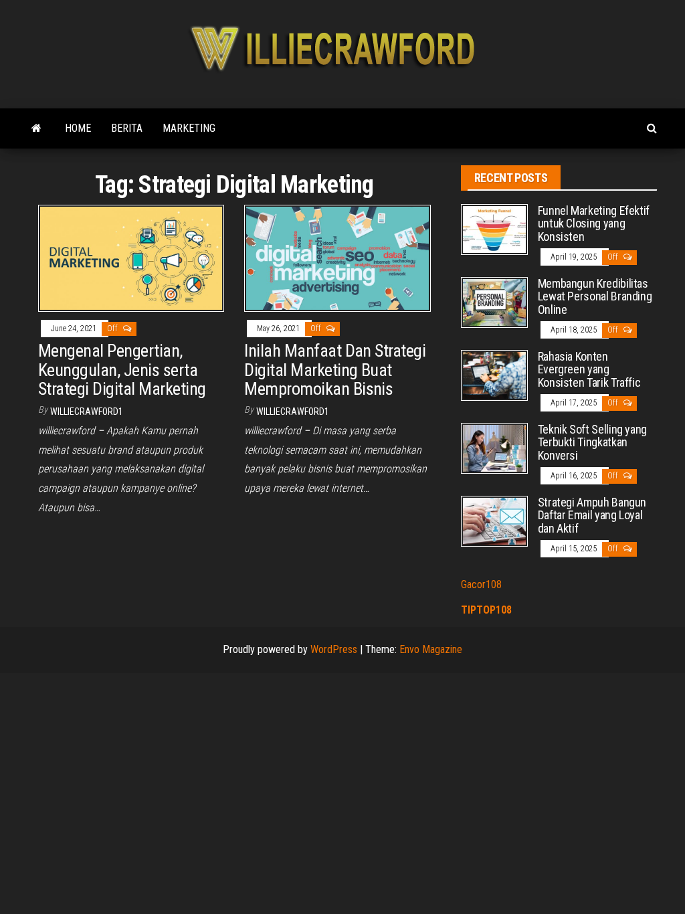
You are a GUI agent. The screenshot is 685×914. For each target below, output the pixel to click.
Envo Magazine (430, 649)
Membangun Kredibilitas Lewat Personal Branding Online (595, 296)
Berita (126, 128)
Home (78, 128)
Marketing (189, 128)
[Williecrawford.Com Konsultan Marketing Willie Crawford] (36, 128)
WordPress (333, 649)
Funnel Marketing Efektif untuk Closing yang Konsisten (594, 223)
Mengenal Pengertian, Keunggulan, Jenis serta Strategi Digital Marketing (121, 370)
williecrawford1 (86, 411)
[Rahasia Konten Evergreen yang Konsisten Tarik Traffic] (494, 374)
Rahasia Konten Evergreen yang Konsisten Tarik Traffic (589, 369)
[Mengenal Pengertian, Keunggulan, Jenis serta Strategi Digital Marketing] (131, 257)
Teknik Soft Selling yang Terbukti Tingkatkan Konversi (592, 442)
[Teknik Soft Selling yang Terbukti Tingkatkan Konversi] (494, 447)
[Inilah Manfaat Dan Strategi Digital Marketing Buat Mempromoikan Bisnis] (337, 257)
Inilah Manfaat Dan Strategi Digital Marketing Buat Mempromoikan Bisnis (334, 370)
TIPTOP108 (486, 610)
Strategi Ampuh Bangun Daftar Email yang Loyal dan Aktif (592, 515)
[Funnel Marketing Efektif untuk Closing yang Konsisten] (494, 228)
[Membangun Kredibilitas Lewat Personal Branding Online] (494, 301)
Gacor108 (481, 584)
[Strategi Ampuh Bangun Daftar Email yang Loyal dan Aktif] (494, 520)
